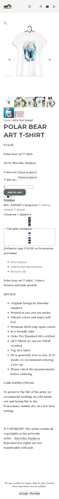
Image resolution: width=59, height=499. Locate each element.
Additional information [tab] (26, 267)
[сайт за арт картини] (7, 6)
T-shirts (44, 205)
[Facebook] (30, 218)
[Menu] (54, 6)
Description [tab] (19, 262)
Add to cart (15, 192)
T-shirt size (10, 179)
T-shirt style (10, 172)
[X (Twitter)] (30, 220)
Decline (35, 493)
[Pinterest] (30, 223)
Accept (23, 493)
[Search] (29, 6)
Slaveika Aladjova (27, 438)
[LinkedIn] (30, 225)
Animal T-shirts (14, 209)
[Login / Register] (41, 6)
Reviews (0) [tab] (18, 271)
